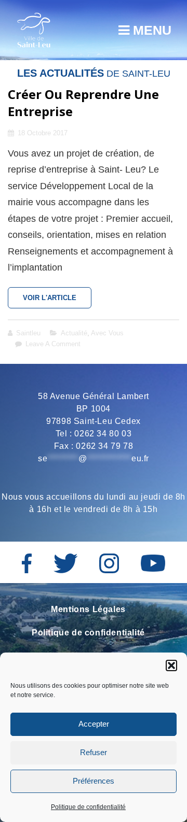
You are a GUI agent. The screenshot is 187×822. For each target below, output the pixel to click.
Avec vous (107, 333)
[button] (171, 665)
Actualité (74, 333)
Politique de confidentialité (88, 807)
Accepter (93, 723)
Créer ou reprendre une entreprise (83, 103)
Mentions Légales (88, 609)
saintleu (28, 333)
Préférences (93, 780)
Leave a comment (53, 344)
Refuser (93, 752)
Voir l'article (57, 301)
